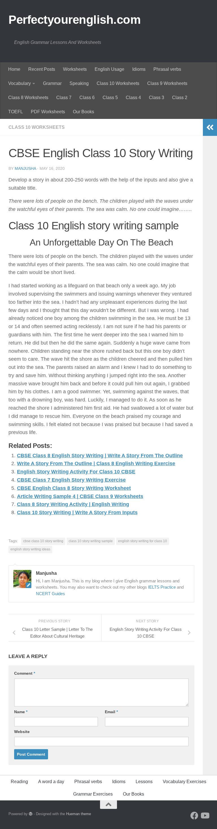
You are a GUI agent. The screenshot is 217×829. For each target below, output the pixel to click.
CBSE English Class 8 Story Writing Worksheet (74, 488)
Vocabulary (19, 83)
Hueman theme (78, 814)
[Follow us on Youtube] (205, 816)
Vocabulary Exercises (184, 781)
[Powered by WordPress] (30, 814)
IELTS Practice (162, 587)
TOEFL (15, 111)
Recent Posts (41, 69)
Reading (19, 781)
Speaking (79, 83)
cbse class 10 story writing (43, 541)
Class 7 (63, 97)
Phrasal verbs (167, 69)
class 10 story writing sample (91, 541)
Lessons (144, 781)
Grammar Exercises (93, 794)
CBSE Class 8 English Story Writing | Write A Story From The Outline (100, 455)
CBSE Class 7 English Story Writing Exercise (71, 480)
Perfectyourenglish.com (74, 19)
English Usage (109, 69)
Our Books (83, 111)
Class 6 (87, 97)
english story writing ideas (30, 549)
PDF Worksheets (48, 111)
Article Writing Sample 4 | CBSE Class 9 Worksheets (80, 496)
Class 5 (110, 97)
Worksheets (75, 69)
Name (20, 712)
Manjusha (25, 168)
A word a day (51, 781)
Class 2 (179, 97)
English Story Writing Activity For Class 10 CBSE (76, 472)
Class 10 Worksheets (118, 83)
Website (22, 731)
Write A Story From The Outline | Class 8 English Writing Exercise (96, 463)
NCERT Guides (50, 593)
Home (14, 69)
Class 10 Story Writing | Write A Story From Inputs (77, 512)
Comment (24, 673)
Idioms (139, 69)
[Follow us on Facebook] (194, 816)
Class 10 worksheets (36, 127)
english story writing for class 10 (142, 541)
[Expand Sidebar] (210, 127)
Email (111, 712)
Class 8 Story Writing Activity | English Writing (73, 504)
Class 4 (133, 97)
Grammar (52, 83)
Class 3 (156, 97)
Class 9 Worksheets (167, 83)
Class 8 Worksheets (28, 97)
